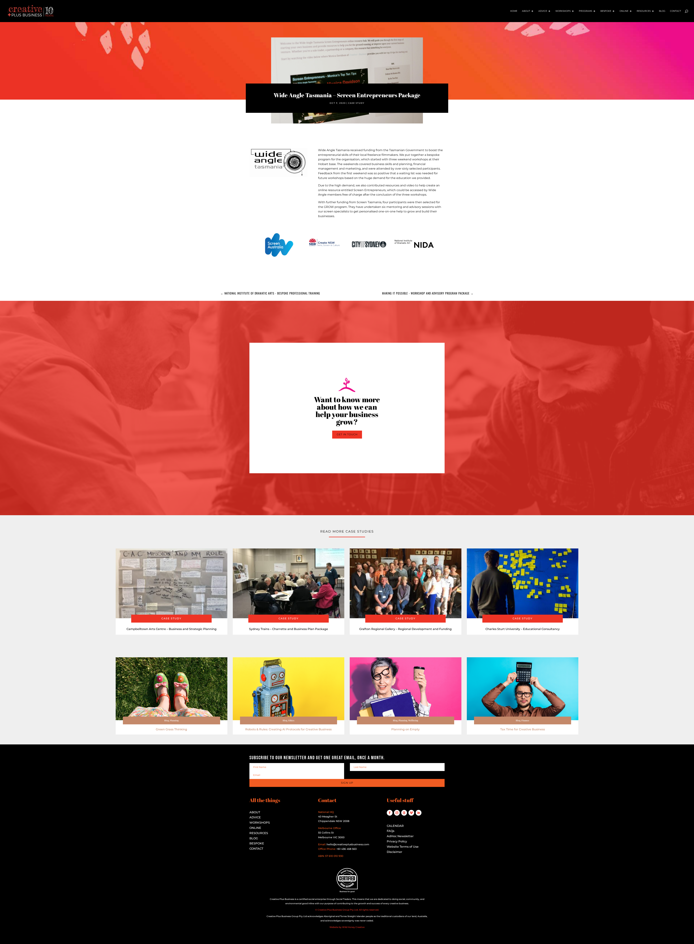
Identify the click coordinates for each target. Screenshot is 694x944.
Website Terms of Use (403, 846)
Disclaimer (394, 852)
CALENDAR (395, 826)
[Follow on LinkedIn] (418, 813)
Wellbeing (413, 720)
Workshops (563, 11)
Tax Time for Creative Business (522, 729)
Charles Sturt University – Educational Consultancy (522, 629)
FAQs (390, 831)
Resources (644, 11)
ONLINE (255, 828)
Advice (542, 11)
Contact (675, 11)
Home (513, 11)
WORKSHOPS (259, 822)
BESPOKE (256, 843)
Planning (174, 720)
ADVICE (255, 817)
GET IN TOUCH (347, 434)
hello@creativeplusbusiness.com (347, 844)
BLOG (253, 838)
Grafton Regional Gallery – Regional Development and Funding (405, 629)
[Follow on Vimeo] (411, 813)
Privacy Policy (397, 841)
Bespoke (605, 11)
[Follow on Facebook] (390, 813)
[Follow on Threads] (404, 813)
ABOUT (254, 812)
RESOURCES (258, 833)
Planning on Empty (405, 729)
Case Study (356, 103)
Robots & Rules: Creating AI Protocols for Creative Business (288, 729)
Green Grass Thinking (171, 729)
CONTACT (256, 848)
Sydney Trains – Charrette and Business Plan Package (288, 629)
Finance (525, 720)
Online (624, 11)
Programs (585, 11)
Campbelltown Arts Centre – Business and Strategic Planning (172, 629)
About (526, 11)
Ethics (291, 720)
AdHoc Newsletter (400, 836)
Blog (662, 11)
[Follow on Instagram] (397, 813)
